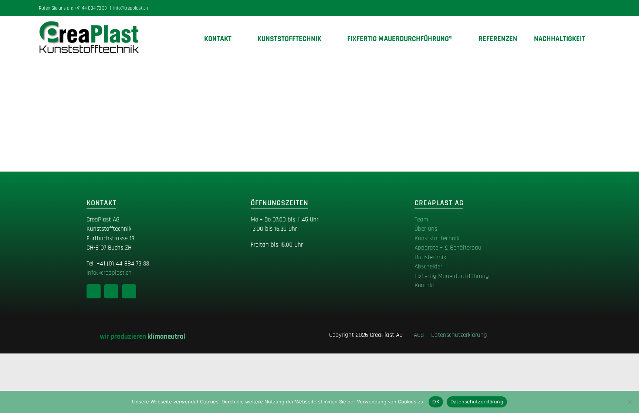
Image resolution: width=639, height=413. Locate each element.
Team (421, 220)
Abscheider (428, 267)
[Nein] (629, 402)
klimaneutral (166, 336)
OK (435, 401)
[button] (597, 39)
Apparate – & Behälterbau (448, 248)
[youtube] (129, 291)
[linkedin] (94, 291)
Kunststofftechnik (437, 238)
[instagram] (111, 291)
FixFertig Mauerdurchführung (452, 276)
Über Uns (426, 229)
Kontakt (425, 285)
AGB (421, 335)
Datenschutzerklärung (459, 335)
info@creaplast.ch (130, 8)
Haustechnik (430, 257)
